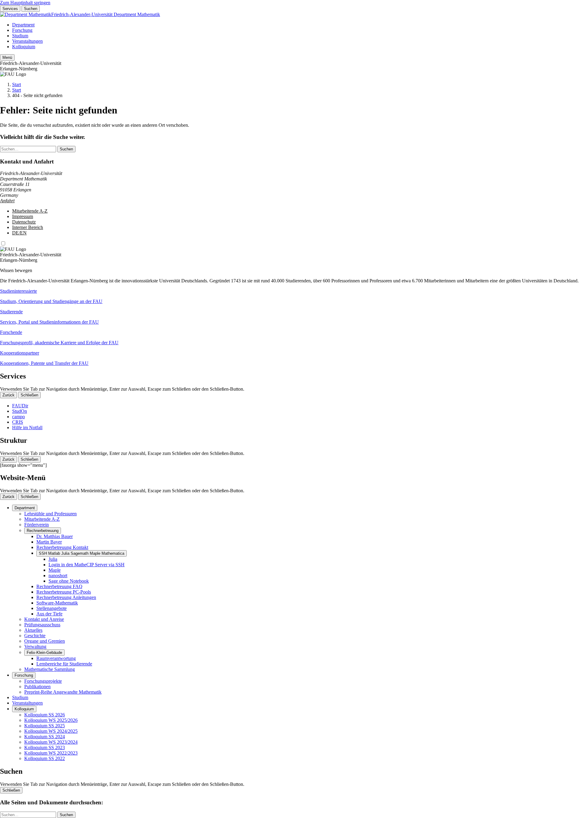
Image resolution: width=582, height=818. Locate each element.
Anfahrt (7, 200)
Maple (54, 570)
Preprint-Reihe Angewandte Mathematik (63, 692)
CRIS (17, 422)
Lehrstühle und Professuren (50, 513)
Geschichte (34, 635)
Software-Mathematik (57, 602)
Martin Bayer (49, 541)
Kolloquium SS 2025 (44, 725)
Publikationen (37, 686)
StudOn (19, 411)
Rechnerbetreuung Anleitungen (66, 597)
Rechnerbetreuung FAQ (59, 586)
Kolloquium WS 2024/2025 (51, 731)
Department (23, 24)
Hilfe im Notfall (27, 427)
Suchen (30, 8)
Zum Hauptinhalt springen (25, 2)
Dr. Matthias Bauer (54, 536)
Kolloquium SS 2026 (44, 714)
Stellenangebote (51, 608)
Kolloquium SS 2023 (44, 747)
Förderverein (36, 524)
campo (18, 416)
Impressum (22, 216)
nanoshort (57, 575)
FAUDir (20, 405)
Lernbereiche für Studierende (64, 663)
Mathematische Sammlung (49, 669)
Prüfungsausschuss (42, 624)
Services (10, 8)
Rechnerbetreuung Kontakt (62, 547)
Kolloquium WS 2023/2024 (51, 742)
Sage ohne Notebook (68, 581)
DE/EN (19, 232)
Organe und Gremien (44, 641)
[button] (291, 296)
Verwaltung (35, 646)
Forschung (22, 30)
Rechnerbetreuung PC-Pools (63, 591)
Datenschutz (24, 221)
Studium (20, 35)
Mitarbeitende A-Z (30, 211)
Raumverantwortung (56, 658)
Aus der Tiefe (49, 613)
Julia (52, 559)
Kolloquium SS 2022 (44, 758)
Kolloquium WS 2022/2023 (51, 753)
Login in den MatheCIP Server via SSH (86, 564)
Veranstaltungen (27, 41)
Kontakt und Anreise (44, 619)
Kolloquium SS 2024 (44, 736)
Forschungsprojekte (43, 681)
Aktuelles (33, 630)
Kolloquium (23, 46)
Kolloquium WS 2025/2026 (51, 720)
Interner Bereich (27, 227)
